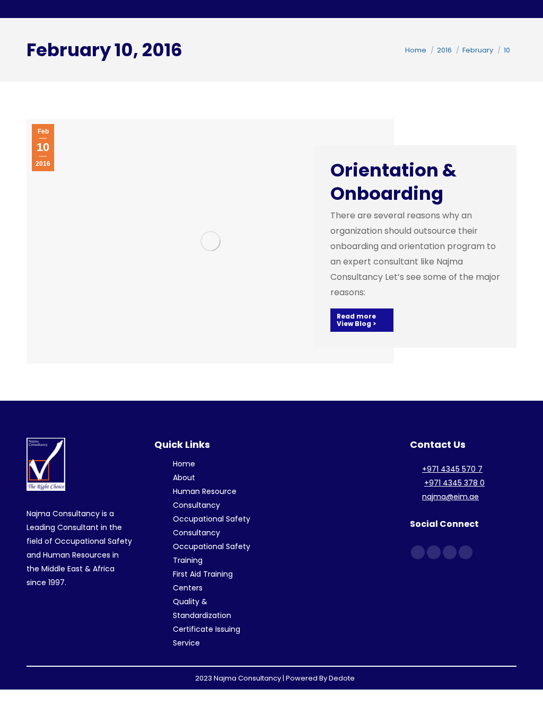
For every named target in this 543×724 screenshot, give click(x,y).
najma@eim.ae (450, 496)
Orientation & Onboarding (393, 181)
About (184, 477)
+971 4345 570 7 (452, 469)
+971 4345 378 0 (454, 483)
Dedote (342, 678)
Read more (356, 316)
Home (184, 463)
